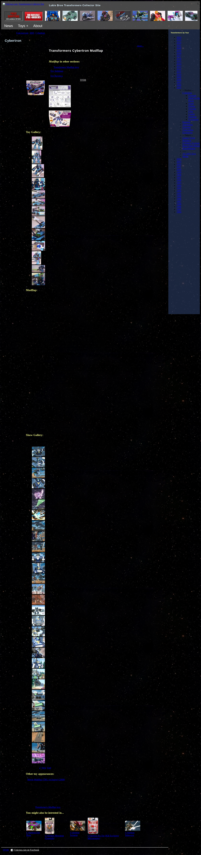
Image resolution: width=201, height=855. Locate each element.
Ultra (190, 111)
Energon (186, 122)
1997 (179, 177)
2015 (179, 61)
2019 (179, 50)
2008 (179, 79)
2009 (179, 77)
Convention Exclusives (187, 131)
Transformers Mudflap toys (66, 67)
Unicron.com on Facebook (26, 850)
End (49, 768)
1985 (179, 209)
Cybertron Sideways (129, 833)
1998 (179, 175)
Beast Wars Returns (191, 146)
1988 (179, 204)
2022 (179, 42)
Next (43, 768)
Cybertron (187, 93)
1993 (179, 188)
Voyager (192, 109)
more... (140, 46)
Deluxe (191, 106)
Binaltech (186, 140)
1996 (179, 180)
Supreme (192, 116)
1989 (179, 198)
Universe (186, 127)
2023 (179, 40)
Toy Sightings (56, 71)
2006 (179, 85)
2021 (179, 45)
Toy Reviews (56, 76)
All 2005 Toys (189, 154)
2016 (179, 58)
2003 (179, 161)
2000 (179, 169)
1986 (179, 206)
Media (185, 156)
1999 (179, 172)
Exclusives (193, 119)
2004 (179, 159)
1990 (179, 196)
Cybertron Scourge (74, 833)
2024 (179, 37)
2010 (179, 74)
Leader (191, 114)
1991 (179, 193)
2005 (179, 87)
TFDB (83, 80)
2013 (179, 66)
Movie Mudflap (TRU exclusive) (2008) (46, 779)
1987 (179, 201)
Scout (191, 103)
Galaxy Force (188, 138)
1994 (179, 185)
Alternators (187, 124)
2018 (179, 53)
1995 (179, 183)
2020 (179, 48)
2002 (179, 164)
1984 (179, 212)
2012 (179, 69)
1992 (179, 191)
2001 (179, 167)
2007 (179, 82)
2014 (179, 64)
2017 (179, 56)
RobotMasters (188, 148)
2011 (179, 72)
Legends (192, 95)
